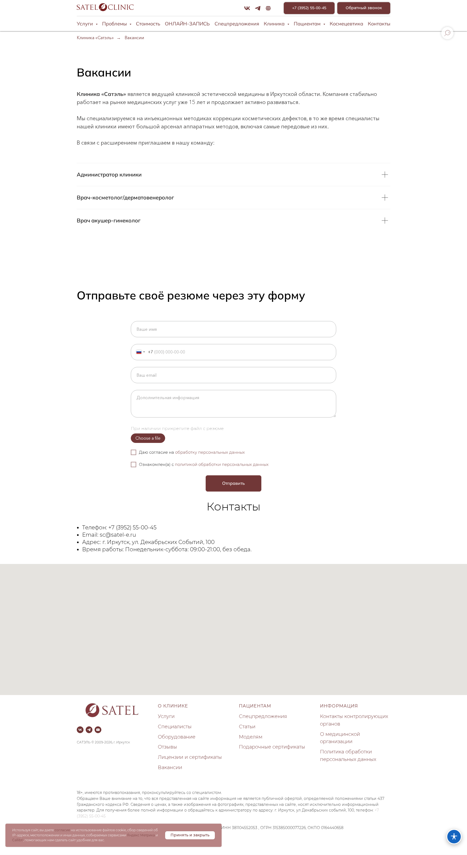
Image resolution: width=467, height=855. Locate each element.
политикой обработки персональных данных (222, 464)
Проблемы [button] (115, 24)
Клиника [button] (275, 24)
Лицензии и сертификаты (190, 757)
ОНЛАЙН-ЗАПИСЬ (187, 24)
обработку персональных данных (210, 452)
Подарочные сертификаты (272, 747)
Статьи (247, 727)
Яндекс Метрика (141, 835)
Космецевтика (346, 24)
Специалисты (175, 727)
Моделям (250, 737)
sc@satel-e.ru (118, 535)
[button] (363, 8)
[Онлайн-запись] (268, 8)
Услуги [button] (85, 24)
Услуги (166, 716)
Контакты (379, 24)
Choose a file (148, 438)
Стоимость (148, 24)
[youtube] (98, 729)
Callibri (17, 840)
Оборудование (176, 737)
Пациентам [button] (308, 24)
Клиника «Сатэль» (95, 37)
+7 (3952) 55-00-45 (132, 527)
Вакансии (134, 37)
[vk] (247, 8)
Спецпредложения (237, 24)
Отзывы (167, 747)
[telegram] (257, 8)
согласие (62, 830)
